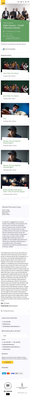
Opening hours (6, 349)
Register (8, 362)
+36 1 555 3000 (6, 321)
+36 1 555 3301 (16, 342)
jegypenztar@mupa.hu (8, 344)
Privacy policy (5, 367)
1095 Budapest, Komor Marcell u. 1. (11, 326)
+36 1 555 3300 (6, 342)
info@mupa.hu (6, 324)
